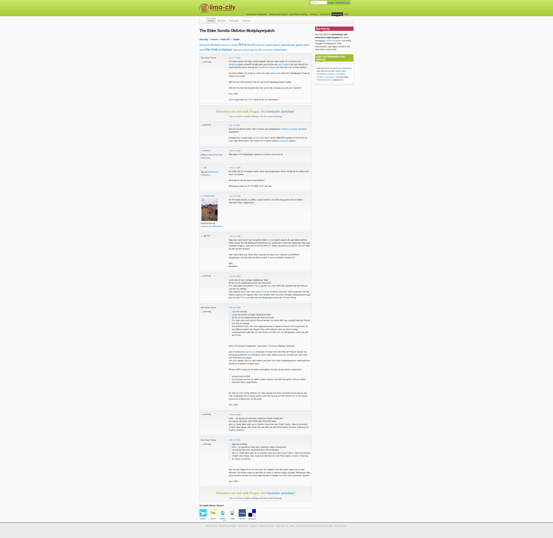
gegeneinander (288, 44)
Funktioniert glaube (267, 67)
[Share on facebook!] (243, 519)
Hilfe (347, 14)
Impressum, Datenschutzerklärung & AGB (314, 525)
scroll (258, 49)
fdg (205, 167)
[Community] (204, 19)
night (235, 49)
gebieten (277, 44)
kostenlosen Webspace (210, 173)
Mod (303, 128)
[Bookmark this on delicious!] (253, 519)
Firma (242, 297)
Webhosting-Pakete (278, 14)
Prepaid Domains (324, 79)
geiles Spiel (275, 73)
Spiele (236, 39)
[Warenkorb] (351, 12)
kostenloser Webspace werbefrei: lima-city (228, 8)
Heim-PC (225, 39)
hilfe (207, 49)
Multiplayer (234, 64)
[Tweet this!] (204, 519)
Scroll (269, 239)
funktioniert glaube (263, 44)
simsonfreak (209, 195)
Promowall (234, 20)
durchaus (215, 44)
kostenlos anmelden (281, 111)
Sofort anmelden (333, 40)
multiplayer (225, 49)
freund (251, 44)
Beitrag (232, 99)
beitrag (202, 44)
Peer (290, 67)
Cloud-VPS (325, 14)
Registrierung (342, 2)
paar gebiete (244, 49)
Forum (211, 20)
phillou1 (207, 150)
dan (208, 44)
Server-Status (341, 525)
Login (331, 2)
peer (252, 49)
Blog (292, 525)
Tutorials (246, 20)
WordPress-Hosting (298, 14)
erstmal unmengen (229, 44)
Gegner (301, 245)
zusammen (280, 49)
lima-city (203, 39)
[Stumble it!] (224, 519)
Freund (257, 285)
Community (337, 14)
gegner (299, 44)
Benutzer (222, 20)
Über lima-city (282, 525)
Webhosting (211, 525)
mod (214, 49)
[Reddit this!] (234, 519)
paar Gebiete (284, 64)
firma (242, 44)
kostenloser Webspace (256, 14)
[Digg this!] (214, 519)
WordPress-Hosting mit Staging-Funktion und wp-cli (331, 75)
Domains (314, 14)
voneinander (267, 49)
